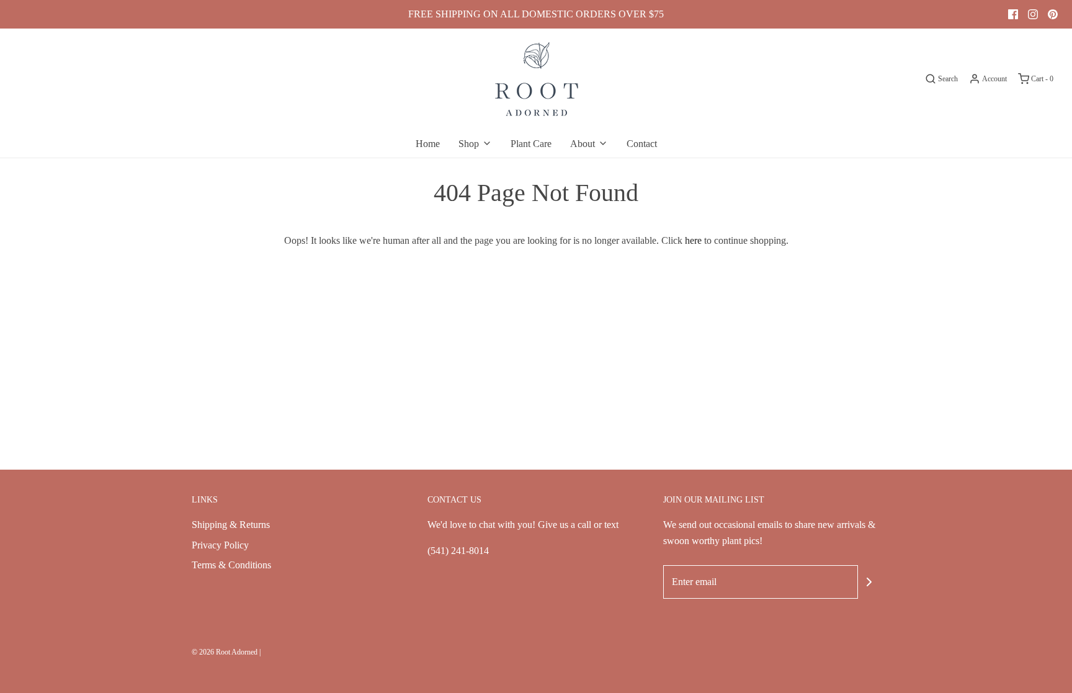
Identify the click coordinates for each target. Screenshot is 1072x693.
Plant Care (531, 143)
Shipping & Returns (231, 524)
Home (428, 143)
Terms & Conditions (231, 565)
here (693, 240)
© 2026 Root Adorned (224, 652)
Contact (642, 143)
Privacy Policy (220, 545)
